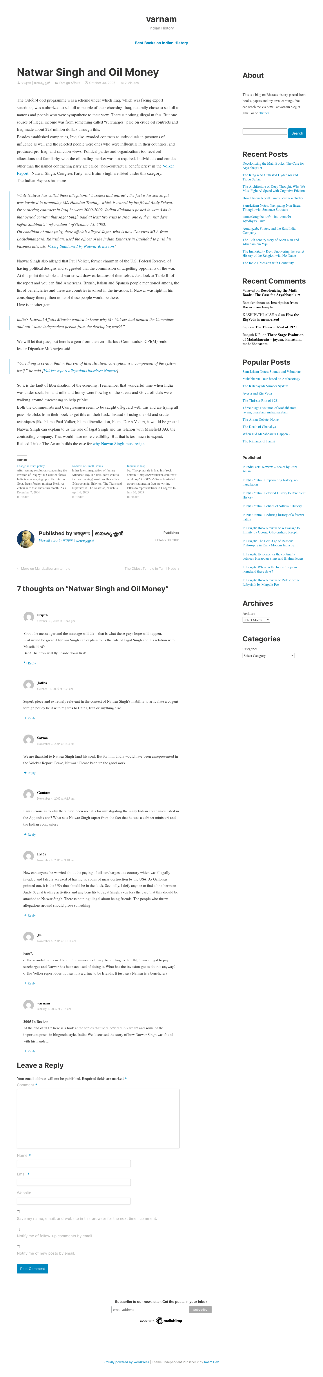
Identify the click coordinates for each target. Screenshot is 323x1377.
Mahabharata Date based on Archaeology (271, 378)
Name (24, 1155)
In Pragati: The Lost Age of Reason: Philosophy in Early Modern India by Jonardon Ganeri (268, 543)
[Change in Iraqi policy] (44, 481)
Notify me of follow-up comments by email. (55, 1236)
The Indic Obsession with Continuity (268, 262)
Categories (250, 648)
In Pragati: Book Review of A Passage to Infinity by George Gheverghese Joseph (271, 530)
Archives (249, 613)
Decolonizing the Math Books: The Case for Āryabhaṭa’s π (273, 165)
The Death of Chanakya (259, 426)
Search (297, 133)
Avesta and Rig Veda (257, 393)
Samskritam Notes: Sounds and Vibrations (272, 371)
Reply (32, 663)
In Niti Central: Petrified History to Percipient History (274, 495)
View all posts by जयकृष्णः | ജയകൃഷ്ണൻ (66, 540)
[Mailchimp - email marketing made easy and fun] (161, 1324)
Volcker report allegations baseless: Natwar (80, 370)
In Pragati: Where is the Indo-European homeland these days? (270, 569)
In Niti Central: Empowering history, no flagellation (270, 482)
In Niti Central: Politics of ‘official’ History (272, 506)
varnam (161, 19)
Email (23, 1174)
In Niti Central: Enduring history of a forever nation (273, 517)
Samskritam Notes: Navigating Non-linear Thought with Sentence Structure (272, 207)
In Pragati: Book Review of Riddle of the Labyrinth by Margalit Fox (271, 582)
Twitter (264, 113)
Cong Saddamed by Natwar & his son (81, 246)
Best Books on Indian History (161, 43)
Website (24, 1193)
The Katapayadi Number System (265, 386)
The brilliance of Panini (259, 441)
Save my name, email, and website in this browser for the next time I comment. (87, 1218)
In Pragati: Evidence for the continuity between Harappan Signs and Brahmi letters (273, 556)
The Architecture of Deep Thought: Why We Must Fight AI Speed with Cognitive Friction (274, 188)
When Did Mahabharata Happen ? (266, 433)
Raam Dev (211, 1362)
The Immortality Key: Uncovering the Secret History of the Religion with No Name (273, 253)
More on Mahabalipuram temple (45, 569)
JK (39, 935)
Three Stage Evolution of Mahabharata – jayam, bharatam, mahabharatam (273, 339)
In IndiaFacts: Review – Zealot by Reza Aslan (270, 469)
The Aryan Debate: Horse (261, 419)
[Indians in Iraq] (154, 481)
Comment (27, 1085)
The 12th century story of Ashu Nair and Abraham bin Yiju (271, 241)
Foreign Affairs (69, 83)
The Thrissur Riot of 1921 (276, 327)
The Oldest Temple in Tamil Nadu (150, 569)
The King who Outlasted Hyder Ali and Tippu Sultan (270, 177)
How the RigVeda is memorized (271, 317)
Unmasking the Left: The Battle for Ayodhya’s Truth (267, 218)
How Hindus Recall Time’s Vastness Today (273, 198)
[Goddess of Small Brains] (99, 481)
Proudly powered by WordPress (126, 1362)
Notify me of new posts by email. (46, 1253)
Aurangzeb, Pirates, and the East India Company (269, 230)
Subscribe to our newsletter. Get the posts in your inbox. (161, 1302)
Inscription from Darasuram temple (270, 305)
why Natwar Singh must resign (119, 443)
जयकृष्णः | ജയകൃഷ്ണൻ (35, 83)
